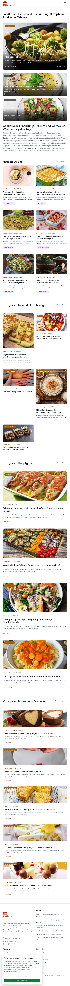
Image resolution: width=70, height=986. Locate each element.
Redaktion (7, 949)
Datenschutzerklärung (10, 971)
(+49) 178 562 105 (10, 941)
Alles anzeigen (60, 161)
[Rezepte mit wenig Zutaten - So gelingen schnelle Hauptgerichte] (35, 46)
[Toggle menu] (65, 3)
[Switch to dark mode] (60, 3)
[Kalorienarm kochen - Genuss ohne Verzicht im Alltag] (35, 109)
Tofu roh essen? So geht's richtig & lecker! (48, 934)
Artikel (38, 911)
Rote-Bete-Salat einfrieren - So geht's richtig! (49, 931)
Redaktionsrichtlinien (61, 975)
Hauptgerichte (10, 26)
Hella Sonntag (7, 189)
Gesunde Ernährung (10, 100)
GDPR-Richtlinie (49, 975)
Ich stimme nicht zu (21, 976)
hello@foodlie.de (10, 944)
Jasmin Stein (39, 333)
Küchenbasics (8, 75)
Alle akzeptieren (22, 980)
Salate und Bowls (8, 247)
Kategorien (40, 949)
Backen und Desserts (43, 247)
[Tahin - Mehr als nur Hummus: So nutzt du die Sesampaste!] (35, 84)
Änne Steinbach (41, 189)
